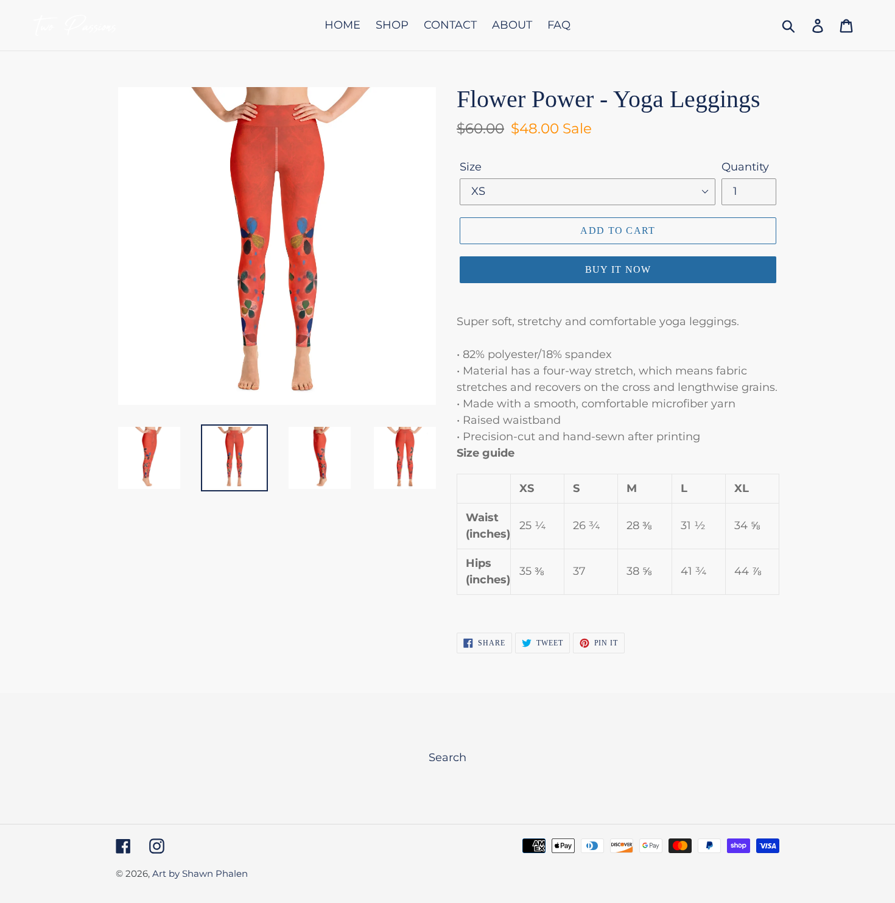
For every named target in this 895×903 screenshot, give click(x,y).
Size (471, 167)
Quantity (745, 167)
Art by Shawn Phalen (200, 873)
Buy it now (618, 269)
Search (447, 757)
